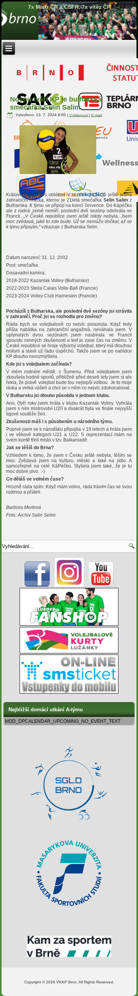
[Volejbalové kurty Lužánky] (69, 652)
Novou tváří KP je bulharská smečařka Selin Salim (56, 103)
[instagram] (69, 585)
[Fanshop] (69, 624)
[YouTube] (101, 585)
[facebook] (37, 585)
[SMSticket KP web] (69, 692)
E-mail (96, 115)
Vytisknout (79, 115)
